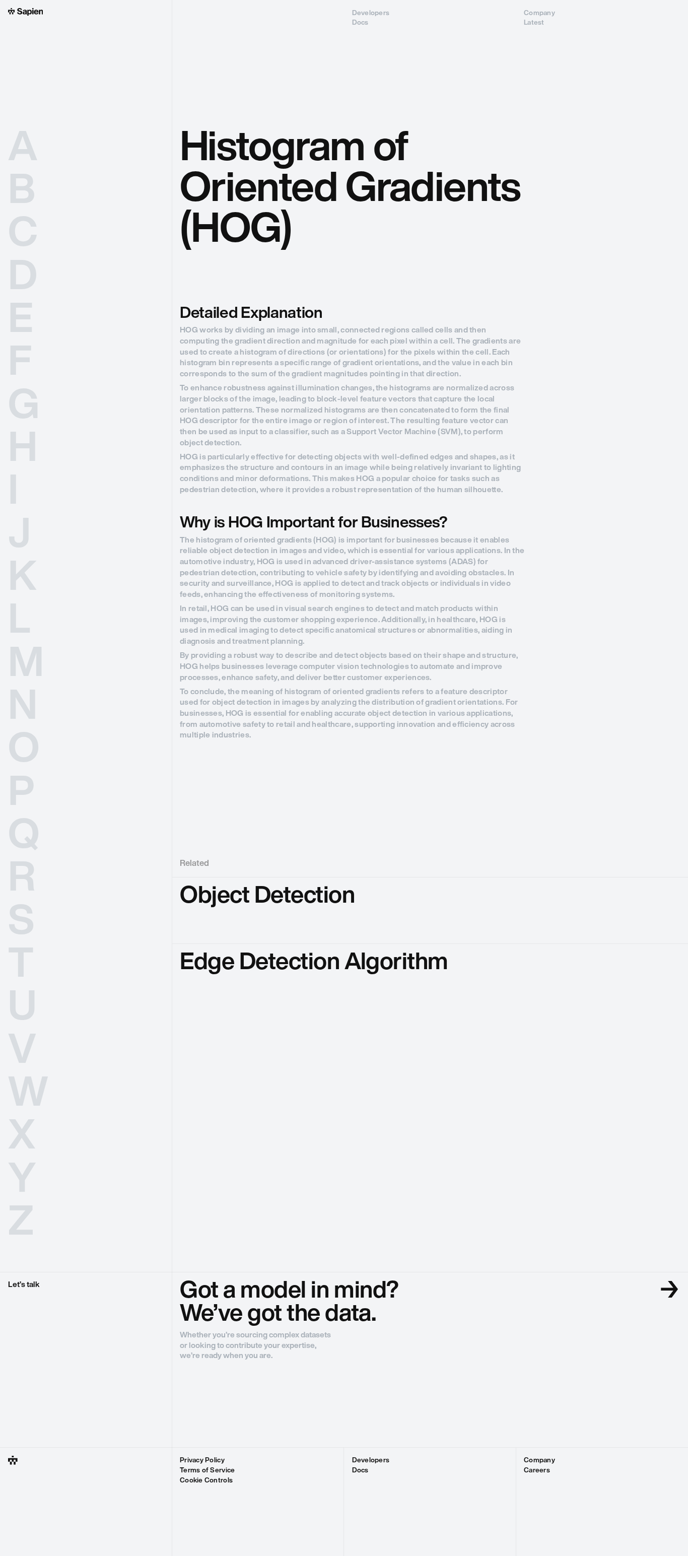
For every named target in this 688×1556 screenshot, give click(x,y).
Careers (537, 1470)
